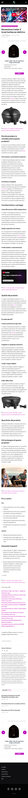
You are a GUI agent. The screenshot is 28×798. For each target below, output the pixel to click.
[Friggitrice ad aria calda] (14, 2)
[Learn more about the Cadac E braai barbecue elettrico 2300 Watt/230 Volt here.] (14, 413)
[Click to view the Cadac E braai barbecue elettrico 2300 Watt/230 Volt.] (14, 288)
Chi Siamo (3, 767)
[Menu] (2, 2)
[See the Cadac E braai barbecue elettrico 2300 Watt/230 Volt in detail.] (14, 492)
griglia (13, 332)
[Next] (25, 52)
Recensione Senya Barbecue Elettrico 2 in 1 (13, 602)
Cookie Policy (4, 771)
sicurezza (3, 189)
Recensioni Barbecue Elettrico (9, 26)
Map (2, 778)
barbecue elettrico (6, 641)
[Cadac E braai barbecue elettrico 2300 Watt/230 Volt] (14, 115)
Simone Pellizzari (6, 35)
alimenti (19, 235)
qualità (11, 98)
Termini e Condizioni (6, 776)
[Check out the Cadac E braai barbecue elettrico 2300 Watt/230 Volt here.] (14, 129)
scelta (23, 151)
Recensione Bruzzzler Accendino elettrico (13, 703)
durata (14, 305)
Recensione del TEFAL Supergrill (10, 710)
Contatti (3, 769)
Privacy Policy (4, 774)
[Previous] (3, 52)
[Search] (26, 2)
